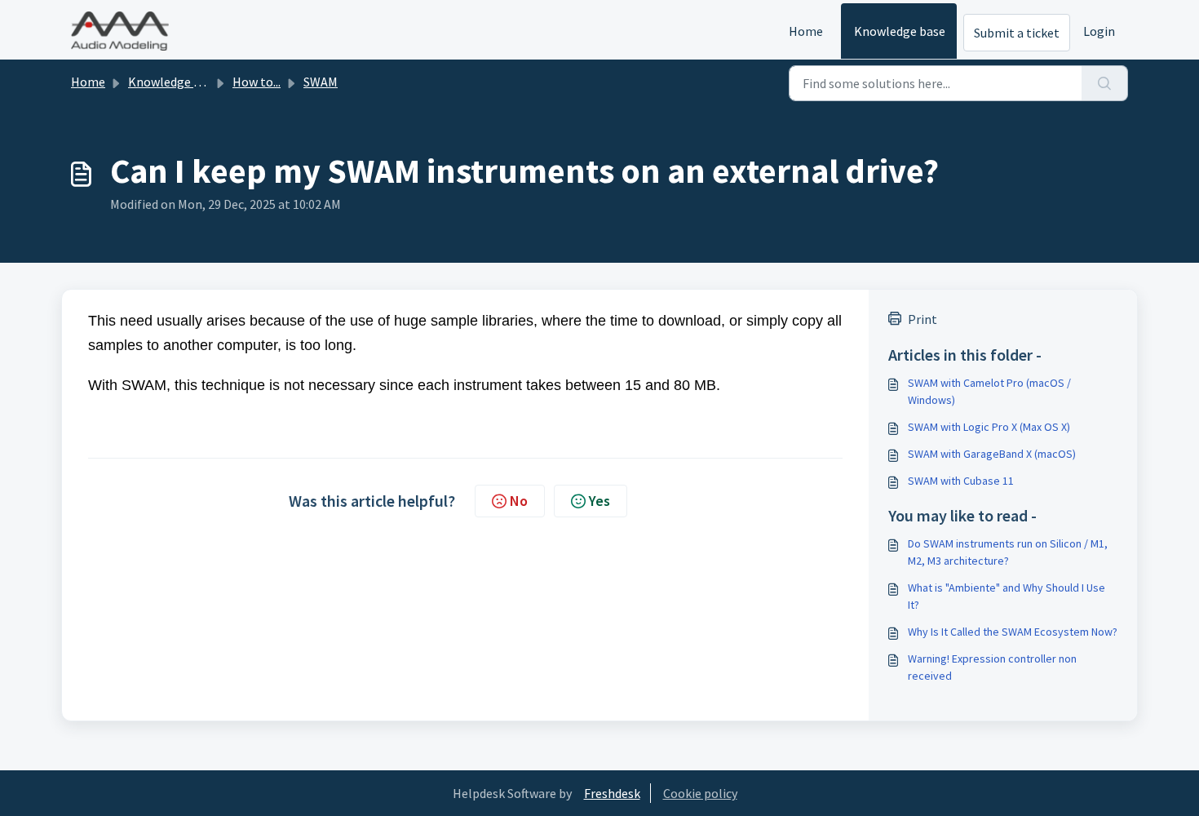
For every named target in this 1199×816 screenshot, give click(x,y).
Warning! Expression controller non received (992, 667)
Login (1099, 31)
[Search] (1105, 83)
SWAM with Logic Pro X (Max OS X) (989, 426)
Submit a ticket (1017, 32)
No (519, 500)
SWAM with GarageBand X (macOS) (992, 453)
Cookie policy (700, 793)
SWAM (320, 81)
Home (806, 31)
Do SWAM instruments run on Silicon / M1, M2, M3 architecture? (1008, 552)
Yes (599, 500)
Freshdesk (612, 793)
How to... (256, 81)
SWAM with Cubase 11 (961, 480)
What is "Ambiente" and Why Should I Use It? (1006, 596)
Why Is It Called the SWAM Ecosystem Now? (1012, 631)
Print (922, 319)
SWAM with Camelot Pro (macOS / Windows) (989, 391)
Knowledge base (899, 31)
